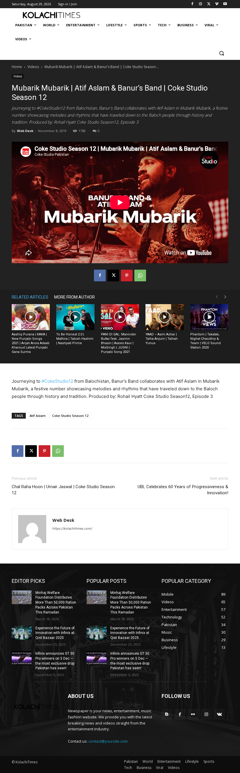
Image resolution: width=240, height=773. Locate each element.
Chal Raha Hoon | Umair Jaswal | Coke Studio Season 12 (63, 489)
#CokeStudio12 (57, 381)
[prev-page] (217, 297)
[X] (208, 4)
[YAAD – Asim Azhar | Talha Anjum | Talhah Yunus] (164, 317)
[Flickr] (193, 714)
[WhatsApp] (140, 275)
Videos (33, 66)
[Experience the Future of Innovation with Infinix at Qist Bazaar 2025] (22, 633)
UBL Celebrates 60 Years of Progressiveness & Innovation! (183, 489)
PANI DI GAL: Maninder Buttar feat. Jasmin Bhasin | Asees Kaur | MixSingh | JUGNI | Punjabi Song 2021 (118, 343)
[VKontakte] (219, 714)
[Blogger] (167, 714)
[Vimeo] (216, 4)
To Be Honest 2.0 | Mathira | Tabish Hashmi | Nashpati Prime (74, 338)
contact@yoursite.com (108, 741)
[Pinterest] (127, 275)
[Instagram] (200, 4)
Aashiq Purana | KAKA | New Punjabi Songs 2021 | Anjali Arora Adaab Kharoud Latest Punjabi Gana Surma (30, 343)
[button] (221, 53)
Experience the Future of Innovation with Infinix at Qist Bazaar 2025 (55, 633)
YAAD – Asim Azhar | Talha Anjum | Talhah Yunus (161, 338)
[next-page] (225, 297)
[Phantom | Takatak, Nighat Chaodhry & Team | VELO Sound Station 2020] (209, 317)
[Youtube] (225, 4)
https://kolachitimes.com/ (72, 528)
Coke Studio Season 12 (70, 415)
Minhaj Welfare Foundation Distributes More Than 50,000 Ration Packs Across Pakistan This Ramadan (55, 602)
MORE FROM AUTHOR (74, 297)
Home (17, 66)
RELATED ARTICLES (30, 297)
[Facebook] (192, 4)
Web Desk (25, 131)
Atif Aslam (38, 415)
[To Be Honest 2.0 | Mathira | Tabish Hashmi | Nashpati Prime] (75, 317)
